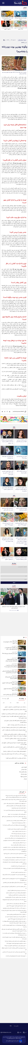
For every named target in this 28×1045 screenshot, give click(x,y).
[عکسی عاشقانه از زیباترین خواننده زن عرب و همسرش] (20, 433)
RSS (10, 1026)
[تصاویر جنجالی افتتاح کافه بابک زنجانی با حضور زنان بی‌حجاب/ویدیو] (22, 671)
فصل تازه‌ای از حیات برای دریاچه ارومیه (18, 808)
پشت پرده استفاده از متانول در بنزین (18, 831)
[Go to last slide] (2, 596)
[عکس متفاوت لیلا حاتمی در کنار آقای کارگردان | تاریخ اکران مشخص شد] (20, 481)
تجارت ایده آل (24, 774)
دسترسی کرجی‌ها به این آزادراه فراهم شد (18, 866)
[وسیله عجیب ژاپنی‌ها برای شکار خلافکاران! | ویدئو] (22, 677)
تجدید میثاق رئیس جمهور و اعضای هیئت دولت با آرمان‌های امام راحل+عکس (13, 607)
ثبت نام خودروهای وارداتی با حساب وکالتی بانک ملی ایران (15, 838)
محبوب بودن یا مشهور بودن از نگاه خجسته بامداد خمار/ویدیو (14, 840)
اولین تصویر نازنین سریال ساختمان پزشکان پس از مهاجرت (14, 714)
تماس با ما (16, 1026)
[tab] (17, 610)
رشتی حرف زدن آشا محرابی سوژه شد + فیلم (17, 725)
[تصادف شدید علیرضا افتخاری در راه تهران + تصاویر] (7, 24)
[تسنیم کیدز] (14, 420)
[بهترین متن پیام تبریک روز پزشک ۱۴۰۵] (20, 14)
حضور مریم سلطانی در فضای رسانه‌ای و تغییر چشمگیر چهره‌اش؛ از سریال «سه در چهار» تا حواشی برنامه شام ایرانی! (21, 541)
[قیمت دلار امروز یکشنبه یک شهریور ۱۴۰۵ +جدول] (20, 24)
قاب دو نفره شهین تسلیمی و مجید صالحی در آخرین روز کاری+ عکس (7, 473)
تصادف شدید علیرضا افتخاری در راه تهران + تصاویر (7, 28)
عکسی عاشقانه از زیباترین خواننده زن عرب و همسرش (21, 440)
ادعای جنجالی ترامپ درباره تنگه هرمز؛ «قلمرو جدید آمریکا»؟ (14, 945)
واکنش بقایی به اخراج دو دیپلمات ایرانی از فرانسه (16, 829)
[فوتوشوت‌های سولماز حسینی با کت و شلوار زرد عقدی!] (7, 481)
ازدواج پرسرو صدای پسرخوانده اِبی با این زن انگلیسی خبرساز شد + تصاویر (7, 441)
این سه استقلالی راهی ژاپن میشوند (19, 842)
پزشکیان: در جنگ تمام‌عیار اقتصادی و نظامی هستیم (16, 914)
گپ (25, 1032)
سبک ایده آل (24, 769)
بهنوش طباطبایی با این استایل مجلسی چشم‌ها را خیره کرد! (21, 558)
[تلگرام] (5, 411)
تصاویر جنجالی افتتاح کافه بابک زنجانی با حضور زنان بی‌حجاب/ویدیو (9, 671)
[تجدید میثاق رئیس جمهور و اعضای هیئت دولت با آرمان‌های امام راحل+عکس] (14, 596)
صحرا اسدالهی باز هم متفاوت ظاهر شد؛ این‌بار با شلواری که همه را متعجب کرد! (7, 539)
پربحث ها (4, 698)
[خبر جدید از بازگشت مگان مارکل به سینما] (20, 465)
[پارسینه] (19, 3)
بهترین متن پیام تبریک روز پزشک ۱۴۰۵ (20, 18)
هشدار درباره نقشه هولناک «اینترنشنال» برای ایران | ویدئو (11, 660)
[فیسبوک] (7, 411)
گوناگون (25, 8)
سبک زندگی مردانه (23, 772)
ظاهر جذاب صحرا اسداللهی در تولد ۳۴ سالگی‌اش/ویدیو (15, 897)
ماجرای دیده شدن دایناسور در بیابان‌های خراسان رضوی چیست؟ (10, 666)
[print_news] (9, 411)
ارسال (14, 582)
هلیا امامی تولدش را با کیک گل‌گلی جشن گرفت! (21, 509)
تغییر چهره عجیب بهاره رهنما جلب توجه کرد (7, 457)
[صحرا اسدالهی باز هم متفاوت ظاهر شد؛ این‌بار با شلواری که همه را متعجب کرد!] (7, 532)
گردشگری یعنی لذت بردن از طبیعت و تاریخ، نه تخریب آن (15, 916)
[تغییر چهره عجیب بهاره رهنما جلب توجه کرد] (7, 450)
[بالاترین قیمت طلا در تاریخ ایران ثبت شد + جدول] (22, 642)
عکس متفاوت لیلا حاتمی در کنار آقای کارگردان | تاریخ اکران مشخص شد (21, 489)
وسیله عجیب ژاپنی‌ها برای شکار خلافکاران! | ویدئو (11, 677)
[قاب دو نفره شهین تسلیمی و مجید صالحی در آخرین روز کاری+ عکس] (7, 465)
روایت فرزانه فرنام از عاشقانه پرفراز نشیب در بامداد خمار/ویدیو (14, 847)
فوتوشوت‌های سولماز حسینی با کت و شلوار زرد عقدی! (7, 488)
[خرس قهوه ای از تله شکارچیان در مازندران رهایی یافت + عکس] (22, 648)
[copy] (25, 411)
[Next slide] (26, 596)
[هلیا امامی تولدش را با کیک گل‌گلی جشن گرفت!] (20, 502)
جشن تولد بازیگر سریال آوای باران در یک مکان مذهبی (7, 509)
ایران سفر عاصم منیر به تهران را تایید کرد (18, 872)
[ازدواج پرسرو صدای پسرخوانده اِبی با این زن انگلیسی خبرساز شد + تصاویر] (7, 433)
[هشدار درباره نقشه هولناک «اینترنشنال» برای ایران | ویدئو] (22, 659)
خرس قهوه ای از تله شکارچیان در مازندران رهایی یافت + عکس (11, 648)
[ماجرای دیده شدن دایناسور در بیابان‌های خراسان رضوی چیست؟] (22, 665)
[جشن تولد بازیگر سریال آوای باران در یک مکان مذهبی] (7, 502)
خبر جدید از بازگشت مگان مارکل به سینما (22, 472)
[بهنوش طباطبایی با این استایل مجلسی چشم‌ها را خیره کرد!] (20, 551)
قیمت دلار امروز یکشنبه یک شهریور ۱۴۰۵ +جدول (20, 28)
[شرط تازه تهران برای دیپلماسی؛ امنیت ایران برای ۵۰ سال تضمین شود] (22, 694)
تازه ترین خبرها (24, 776)
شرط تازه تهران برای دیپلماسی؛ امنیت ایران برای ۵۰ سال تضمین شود (10, 695)
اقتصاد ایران (24, 767)
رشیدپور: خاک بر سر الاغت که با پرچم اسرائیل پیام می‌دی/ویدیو (14, 908)
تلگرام (20, 1032)
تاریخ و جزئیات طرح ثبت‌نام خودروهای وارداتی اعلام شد (15, 956)
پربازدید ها (21, 698)
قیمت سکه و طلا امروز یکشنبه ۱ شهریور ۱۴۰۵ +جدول (7, 18)
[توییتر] (2, 411)
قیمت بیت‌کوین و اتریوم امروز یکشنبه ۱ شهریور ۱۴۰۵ (16, 943)
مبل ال (25, 779)
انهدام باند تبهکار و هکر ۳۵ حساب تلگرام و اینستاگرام (16, 805)
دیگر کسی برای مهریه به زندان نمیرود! (18, 823)
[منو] (3, 3)
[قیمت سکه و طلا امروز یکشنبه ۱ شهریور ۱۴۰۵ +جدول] (7, 14)
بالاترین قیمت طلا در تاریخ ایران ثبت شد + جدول (10, 642)
